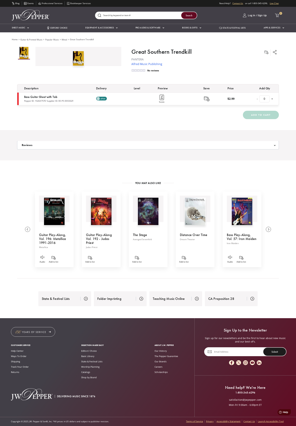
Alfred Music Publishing (146, 64)
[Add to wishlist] (266, 52)
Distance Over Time (193, 235)
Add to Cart (261, 114)
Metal (64, 39)
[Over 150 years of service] (33, 332)
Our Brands (160, 361)
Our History (161, 350)
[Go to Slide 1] (24, 53)
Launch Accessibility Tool (271, 421)
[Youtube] (252, 363)
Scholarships (161, 372)
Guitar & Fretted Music (31, 39)
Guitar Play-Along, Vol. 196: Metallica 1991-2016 (52, 239)
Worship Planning (90, 366)
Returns (15, 372)
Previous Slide (27, 229)
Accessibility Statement (229, 421)
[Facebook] (231, 363)
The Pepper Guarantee (166, 356)
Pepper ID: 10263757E (35, 100)
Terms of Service (194, 421)
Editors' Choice (89, 350)
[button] (20, 28)
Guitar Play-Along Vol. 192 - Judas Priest (99, 239)
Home (15, 39)
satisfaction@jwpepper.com (245, 399)
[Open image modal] (78, 59)
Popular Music (52, 39)
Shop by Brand (89, 377)
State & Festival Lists (92, 361)
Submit (275, 351)
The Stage (140, 235)
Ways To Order (18, 356)
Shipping (15, 361)
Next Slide (268, 229)
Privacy (210, 421)
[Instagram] (245, 363)
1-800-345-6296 (245, 392)
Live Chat (274, 3)
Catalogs (85, 372)
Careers (158, 366)
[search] (99, 15)
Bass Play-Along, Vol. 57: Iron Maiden (241, 237)
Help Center (17, 350)
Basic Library (87, 356)
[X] (238, 363)
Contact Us (237, 3)
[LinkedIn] (259, 363)
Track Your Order (20, 366)
